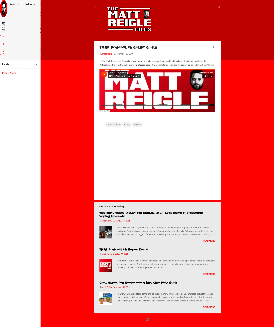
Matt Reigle (3, 26)
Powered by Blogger (159, 319)
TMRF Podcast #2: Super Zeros (123, 249)
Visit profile (3, 45)
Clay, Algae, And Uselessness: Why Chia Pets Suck (138, 282)
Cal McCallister (113, 124)
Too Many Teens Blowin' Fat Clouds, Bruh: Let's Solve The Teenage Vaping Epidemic (151, 214)
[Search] (219, 7)
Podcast (137, 124)
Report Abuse (9, 73)
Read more (209, 241)
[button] (213, 47)
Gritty (127, 124)
